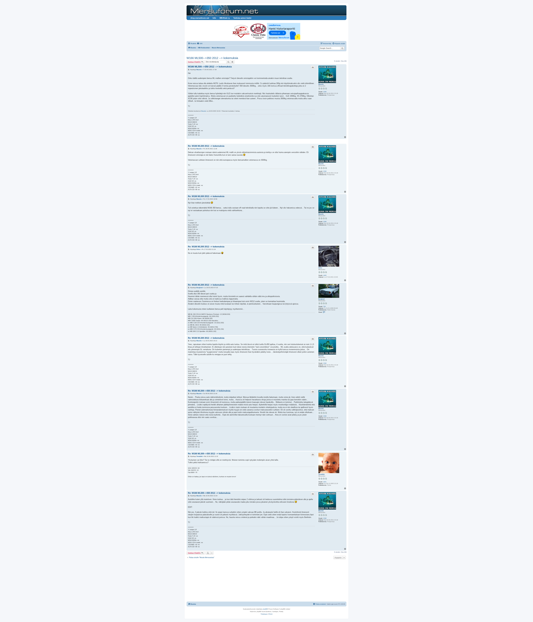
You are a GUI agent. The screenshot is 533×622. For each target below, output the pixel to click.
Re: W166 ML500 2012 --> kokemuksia (206, 146)
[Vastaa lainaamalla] (313, 67)
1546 (324, 91)
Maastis (321, 84)
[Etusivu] (224, 10)
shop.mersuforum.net (199, 18)
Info (214, 18)
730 (324, 306)
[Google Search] (342, 48)
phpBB (265, 609)
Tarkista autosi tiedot (242, 18)
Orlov (320, 268)
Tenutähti (321, 474)
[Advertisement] (266, 580)
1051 (324, 482)
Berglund (321, 299)
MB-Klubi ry (225, 18)
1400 (324, 275)
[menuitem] (200, 43)
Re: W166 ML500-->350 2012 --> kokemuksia (209, 391)
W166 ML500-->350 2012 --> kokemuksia (212, 58)
